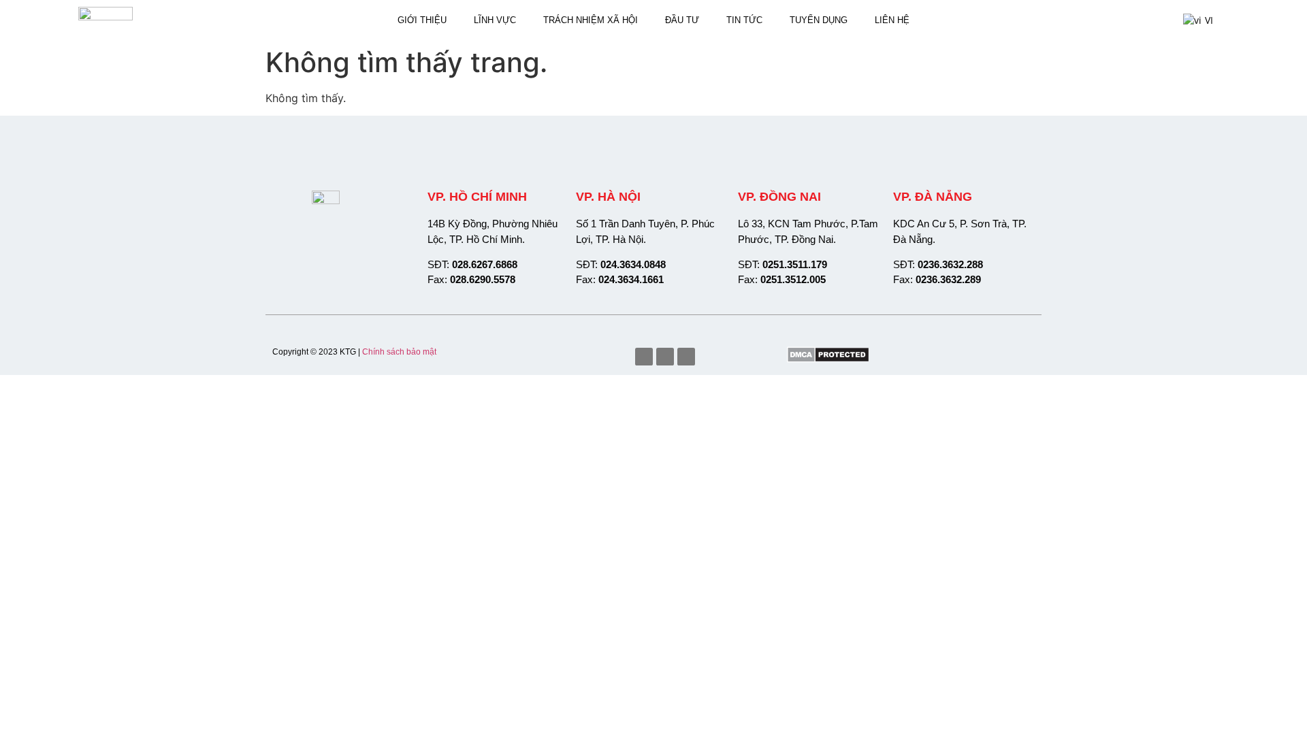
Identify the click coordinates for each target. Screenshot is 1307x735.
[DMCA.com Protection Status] (828, 358)
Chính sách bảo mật (399, 352)
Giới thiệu (422, 20)
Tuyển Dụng (819, 20)
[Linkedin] (686, 356)
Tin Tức (744, 20)
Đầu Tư (682, 20)
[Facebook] (644, 356)
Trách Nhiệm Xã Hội (590, 20)
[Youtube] (665, 356)
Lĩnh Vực (495, 20)
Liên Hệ (892, 20)
